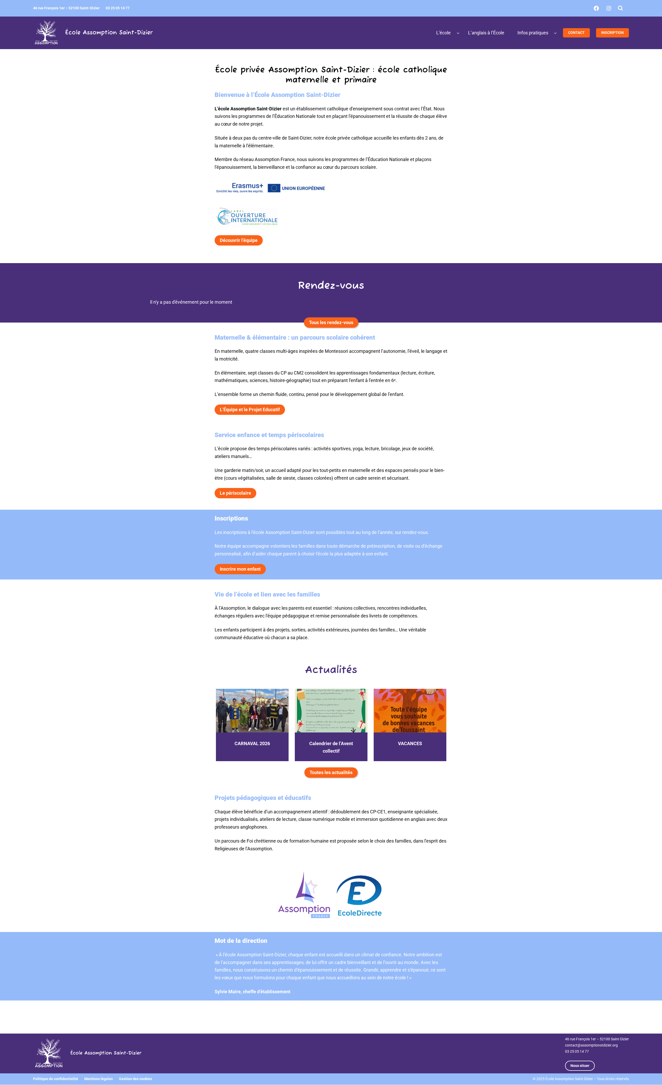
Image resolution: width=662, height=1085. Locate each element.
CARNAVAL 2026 (252, 743)
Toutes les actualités (331, 772)
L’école (443, 32)
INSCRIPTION (612, 32)
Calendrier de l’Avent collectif (331, 747)
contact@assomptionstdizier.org (591, 1045)
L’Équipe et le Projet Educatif (250, 409)
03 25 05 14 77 (577, 1051)
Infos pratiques (532, 32)
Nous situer (579, 1066)
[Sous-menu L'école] (458, 33)
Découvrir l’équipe (239, 240)
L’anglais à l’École (486, 32)
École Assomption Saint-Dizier (109, 32)
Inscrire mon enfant (240, 569)
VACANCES (410, 743)
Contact (576, 32)
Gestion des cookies (135, 1079)
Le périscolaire (235, 493)
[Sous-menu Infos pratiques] (555, 33)
